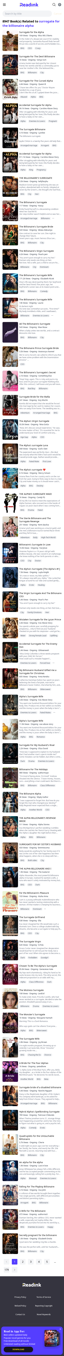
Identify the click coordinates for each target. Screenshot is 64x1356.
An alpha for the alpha (31, 1162)
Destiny (40, 485)
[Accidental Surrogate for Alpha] (9, 113)
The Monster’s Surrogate (32, 1014)
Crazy (37, 48)
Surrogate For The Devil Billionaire (37, 56)
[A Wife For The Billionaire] (9, 1219)
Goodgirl (44, 957)
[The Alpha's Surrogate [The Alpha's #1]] (9, 577)
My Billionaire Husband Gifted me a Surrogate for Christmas (37, 672)
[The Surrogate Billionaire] (9, 138)
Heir (37, 194)
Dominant (44, 267)
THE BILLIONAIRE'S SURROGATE (35, 177)
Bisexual (33, 1178)
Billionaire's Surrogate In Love (34, 544)
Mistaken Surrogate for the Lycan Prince (40, 619)
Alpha (33, 97)
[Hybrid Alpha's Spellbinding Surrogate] (9, 1120)
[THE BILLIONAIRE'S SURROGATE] (9, 186)
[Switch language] (59, 4)
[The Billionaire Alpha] (9, 802)
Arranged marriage (29, 145)
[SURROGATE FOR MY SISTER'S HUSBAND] (9, 852)
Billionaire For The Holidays (33, 769)
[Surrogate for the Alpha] (9, 40)
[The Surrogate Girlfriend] (9, 925)
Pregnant (53, 121)
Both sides (32, 860)
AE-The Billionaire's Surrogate (34, 323)
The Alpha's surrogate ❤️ (32, 469)
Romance (41, 737)
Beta (46, 1079)
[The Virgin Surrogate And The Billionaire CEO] (9, 601)
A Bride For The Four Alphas (33, 1063)
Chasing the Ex (34, 1054)
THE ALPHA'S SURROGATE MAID (35, 493)
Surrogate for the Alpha (31, 32)
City (42, 72)
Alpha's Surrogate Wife (31, 696)
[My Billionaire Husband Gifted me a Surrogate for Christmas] (9, 678)
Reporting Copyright (43, 1305)
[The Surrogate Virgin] (9, 950)
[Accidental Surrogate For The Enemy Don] (9, 652)
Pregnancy (41, 169)
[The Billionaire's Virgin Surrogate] (9, 259)
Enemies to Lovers (37, 121)
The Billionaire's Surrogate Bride (36, 226)
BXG (22, 48)
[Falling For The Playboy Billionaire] (9, 1195)
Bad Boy (31, 388)
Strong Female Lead (37, 635)
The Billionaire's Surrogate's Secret (37, 372)
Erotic (31, 585)
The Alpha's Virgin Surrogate (34, 421)
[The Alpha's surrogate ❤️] (9, 478)
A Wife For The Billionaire (32, 1210)
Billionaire (32, 72)
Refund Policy (20, 1305)
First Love (47, 461)
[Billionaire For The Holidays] (9, 778)
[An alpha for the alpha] (9, 1170)
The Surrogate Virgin (30, 941)
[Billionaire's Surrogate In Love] (9, 553)
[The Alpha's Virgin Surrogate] (9, 429)
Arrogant (45, 145)
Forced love (45, 663)
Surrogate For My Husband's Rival (37, 745)
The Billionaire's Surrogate (33, 202)
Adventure (25, 412)
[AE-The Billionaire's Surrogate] (9, 332)
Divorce (47, 1054)
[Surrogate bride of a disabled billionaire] (9, 1096)
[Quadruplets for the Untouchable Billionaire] (9, 1144)
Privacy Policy (20, 1297)
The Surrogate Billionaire (32, 129)
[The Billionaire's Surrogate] (9, 210)
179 (7, 1269)
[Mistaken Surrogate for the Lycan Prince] (9, 628)
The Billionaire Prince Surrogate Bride (39, 348)
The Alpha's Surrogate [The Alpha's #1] (39, 568)
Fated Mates (45, 712)
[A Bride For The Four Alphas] (9, 1071)
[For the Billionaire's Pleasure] (9, 901)
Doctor (38, 560)
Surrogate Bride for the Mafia (34, 396)
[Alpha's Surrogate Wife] (9, 705)
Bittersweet (45, 689)
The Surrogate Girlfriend (32, 917)
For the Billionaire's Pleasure (34, 892)
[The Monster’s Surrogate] (9, 1023)
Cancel (58, 13)
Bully (35, 537)
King (31, 169)
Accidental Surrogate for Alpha (35, 105)
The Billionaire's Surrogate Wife (35, 275)
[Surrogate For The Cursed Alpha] (9, 89)
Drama (31, 510)
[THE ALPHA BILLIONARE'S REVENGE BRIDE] (9, 826)
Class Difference (47, 785)
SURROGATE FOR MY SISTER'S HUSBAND (40, 844)
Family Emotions (34, 612)
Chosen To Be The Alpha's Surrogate (38, 965)
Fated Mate (34, 461)
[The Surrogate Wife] (9, 1047)
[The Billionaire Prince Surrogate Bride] (9, 356)
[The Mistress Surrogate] (9, 998)
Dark (23, 761)
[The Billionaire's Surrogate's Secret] (9, 381)
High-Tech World (48, 537)
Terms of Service (44, 1297)
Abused (24, 97)
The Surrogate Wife (29, 1038)
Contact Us (20, 1314)
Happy (50, 1227)
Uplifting (53, 635)
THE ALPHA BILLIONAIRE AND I (35, 868)
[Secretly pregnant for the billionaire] (9, 1243)
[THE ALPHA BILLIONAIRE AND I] (9, 877)
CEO (30, 48)
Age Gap (24, 437)
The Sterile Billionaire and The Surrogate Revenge (35, 520)
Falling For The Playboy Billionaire (36, 1186)
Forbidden (32, 957)
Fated (40, 510)
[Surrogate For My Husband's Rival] (9, 753)
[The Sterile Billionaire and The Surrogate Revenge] (9, 526)
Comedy (44, 291)
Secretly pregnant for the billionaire (38, 1235)
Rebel (23, 635)
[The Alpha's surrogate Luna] (9, 454)
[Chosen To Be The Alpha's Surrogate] (9, 974)
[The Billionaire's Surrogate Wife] (9, 283)
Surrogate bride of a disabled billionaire (40, 1087)
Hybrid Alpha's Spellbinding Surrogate (39, 1111)
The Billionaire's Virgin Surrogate (36, 250)
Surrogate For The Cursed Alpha (36, 80)
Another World (35, 809)
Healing (41, 585)
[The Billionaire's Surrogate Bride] (9, 235)
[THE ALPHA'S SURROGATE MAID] (9, 502)
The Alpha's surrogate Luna (33, 445)
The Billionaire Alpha (30, 793)
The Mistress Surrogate (31, 990)
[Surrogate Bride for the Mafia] (9, 405)
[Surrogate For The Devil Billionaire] (9, 65)
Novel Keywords (44, 1314)
